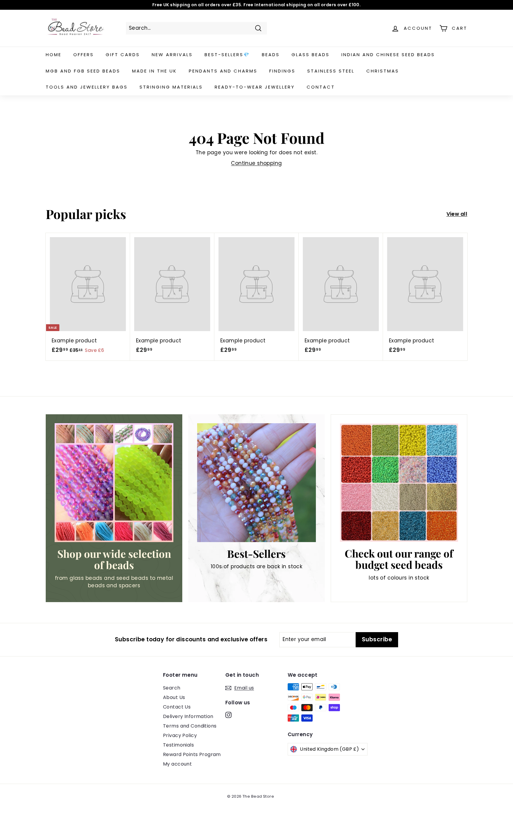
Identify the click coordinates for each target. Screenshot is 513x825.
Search (171, 687)
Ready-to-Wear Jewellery (255, 87)
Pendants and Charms (223, 71)
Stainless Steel (330, 71)
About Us (174, 697)
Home (53, 54)
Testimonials (178, 744)
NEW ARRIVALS (172, 54)
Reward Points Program (192, 754)
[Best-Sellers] (256, 482)
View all (456, 214)
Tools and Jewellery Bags (87, 87)
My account (177, 764)
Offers (83, 54)
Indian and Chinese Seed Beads (388, 54)
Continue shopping (256, 163)
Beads (271, 54)
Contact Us (177, 706)
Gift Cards (123, 54)
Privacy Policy (180, 735)
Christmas (382, 71)
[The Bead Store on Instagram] (228, 714)
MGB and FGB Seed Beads (83, 71)
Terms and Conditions (190, 725)
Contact (321, 87)
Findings (282, 71)
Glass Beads (311, 54)
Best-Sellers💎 (227, 54)
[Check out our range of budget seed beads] (399, 482)
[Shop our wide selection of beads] (114, 482)
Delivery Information (188, 716)
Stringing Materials (171, 87)
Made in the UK (154, 71)
